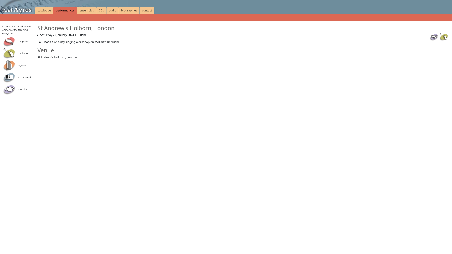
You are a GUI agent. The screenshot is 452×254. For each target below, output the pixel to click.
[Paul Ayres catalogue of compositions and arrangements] (17, 7)
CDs (101, 10)
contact (147, 10)
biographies (129, 10)
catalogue (44, 10)
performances (65, 10)
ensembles (86, 10)
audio (112, 10)
